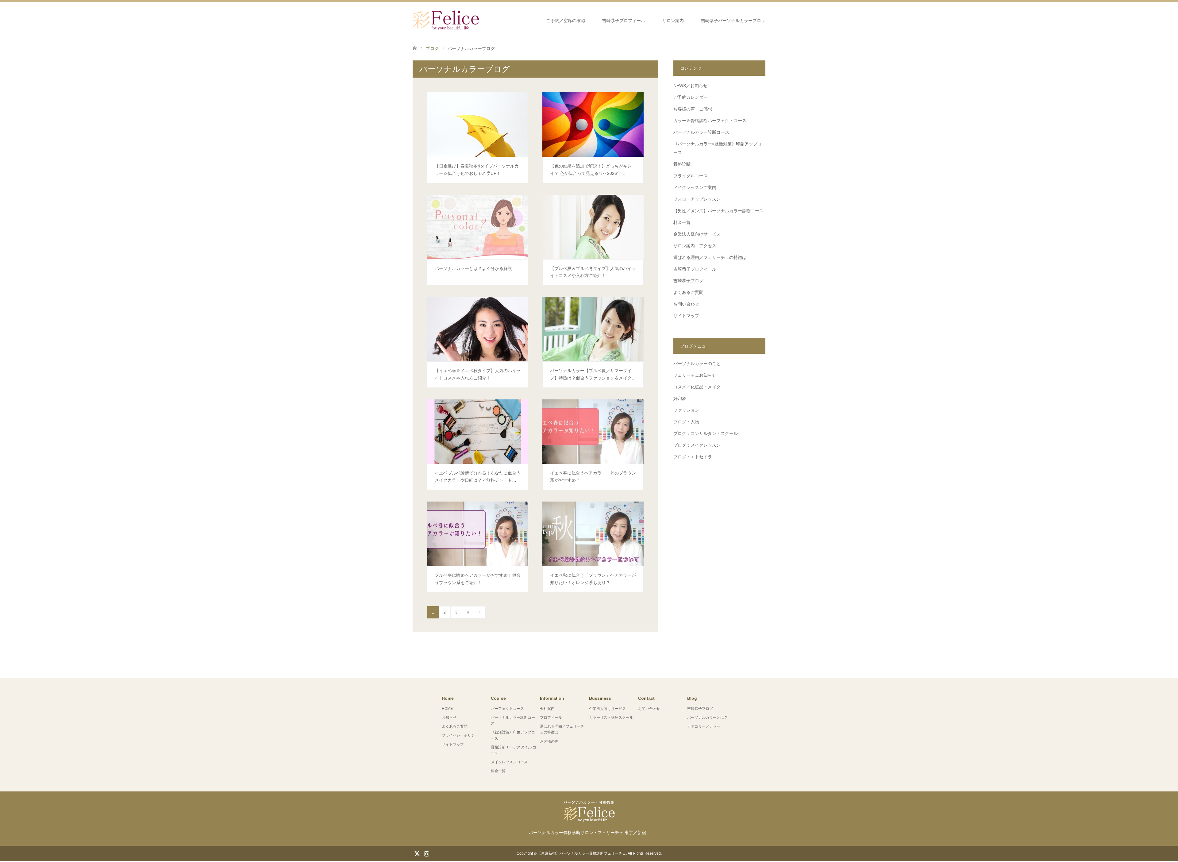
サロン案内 (673, 20)
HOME (447, 708)
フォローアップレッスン (697, 199)
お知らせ (449, 717)
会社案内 (547, 708)
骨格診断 (682, 164)
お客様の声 (549, 741)
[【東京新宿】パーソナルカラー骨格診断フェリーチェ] (479, 20)
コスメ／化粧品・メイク (697, 386)
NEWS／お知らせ (690, 85)
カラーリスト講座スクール (611, 717)
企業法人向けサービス (607, 708)
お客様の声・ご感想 (692, 108)
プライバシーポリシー (460, 735)
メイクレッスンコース (509, 762)
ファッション (686, 410)
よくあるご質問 (688, 292)
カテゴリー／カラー (703, 726)
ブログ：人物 (686, 421)
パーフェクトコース (507, 708)
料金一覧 (682, 222)
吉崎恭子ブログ (688, 280)
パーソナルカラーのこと (697, 363)
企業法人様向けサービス (697, 234)
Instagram (426, 853)
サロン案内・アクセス (694, 245)
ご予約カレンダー (690, 97)
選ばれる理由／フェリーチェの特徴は (709, 257)
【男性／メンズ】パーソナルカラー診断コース (718, 210)
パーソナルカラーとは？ (707, 717)
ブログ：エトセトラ (692, 456)
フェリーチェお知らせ (694, 375)
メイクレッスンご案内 (694, 187)
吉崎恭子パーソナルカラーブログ (733, 20)
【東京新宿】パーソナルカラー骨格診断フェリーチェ (581, 853)
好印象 (679, 398)
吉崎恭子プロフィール (623, 20)
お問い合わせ (686, 304)
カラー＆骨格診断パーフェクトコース (709, 120)
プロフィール (551, 717)
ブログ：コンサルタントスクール (705, 433)
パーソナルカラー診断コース (701, 132)
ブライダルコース (690, 175)
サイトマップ (686, 315)
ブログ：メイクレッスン (697, 445)
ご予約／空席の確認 (565, 20)
